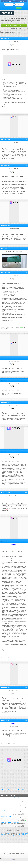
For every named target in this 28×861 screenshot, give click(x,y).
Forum (5, 18)
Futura (5, 853)
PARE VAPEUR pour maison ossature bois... (11, 804)
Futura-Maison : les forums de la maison (17, 18)
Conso (13, 853)
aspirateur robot (7, 835)
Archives (9, 853)
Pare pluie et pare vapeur (7, 816)
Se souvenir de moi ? (11, 8)
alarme (21, 835)
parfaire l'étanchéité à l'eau (16, 595)
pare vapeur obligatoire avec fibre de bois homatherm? (14, 798)
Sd (4, 606)
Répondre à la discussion (14, 25)
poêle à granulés (16, 835)
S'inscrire (21, 1)
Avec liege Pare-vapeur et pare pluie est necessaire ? (13, 810)
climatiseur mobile (22, 834)
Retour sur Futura (7, 1)
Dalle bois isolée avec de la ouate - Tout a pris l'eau (14, 789)
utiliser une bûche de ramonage (13, 791)
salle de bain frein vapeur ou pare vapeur (10, 822)
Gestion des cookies (20, 853)
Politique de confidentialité (10, 855)
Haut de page (20, 855)
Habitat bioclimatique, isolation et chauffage (11, 20)
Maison (8, 833)
